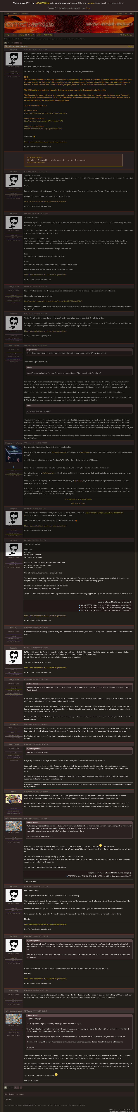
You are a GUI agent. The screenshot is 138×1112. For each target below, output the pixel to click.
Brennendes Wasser (13, 443)
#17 (25, 886)
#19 (25, 991)
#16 (25, 818)
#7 (25, 443)
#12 (25, 680)
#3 (25, 213)
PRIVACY (16, 13)
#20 (25, 1011)
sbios (13, 792)
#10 (25, 628)
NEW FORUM (42, 3)
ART (39, 35)
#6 (25, 345)
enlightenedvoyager (13, 818)
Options (130, 46)
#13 (25, 724)
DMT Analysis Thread (78, 503)
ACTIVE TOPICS (126, 35)
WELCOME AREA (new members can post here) (38, 39)
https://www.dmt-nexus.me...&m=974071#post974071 (43, 121)
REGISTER (128, 13)
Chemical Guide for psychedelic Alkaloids (78, 499)
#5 (25, 314)
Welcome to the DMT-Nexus (13, 39)
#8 (25, 509)
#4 (25, 287)
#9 (25, 540)
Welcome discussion (61, 39)
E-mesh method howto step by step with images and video (45, 113)
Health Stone (85, 452)
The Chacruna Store (34, 157)
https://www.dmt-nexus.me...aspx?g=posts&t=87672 (43, 129)
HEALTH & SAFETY (26, 35)
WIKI (14, 35)
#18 (25, 936)
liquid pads (78, 481)
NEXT (16, 43)
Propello (13, 50)
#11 (25, 648)
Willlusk (13, 628)
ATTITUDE (48, 35)
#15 (25, 792)
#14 (25, 744)
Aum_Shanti (13, 287)
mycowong (13, 724)
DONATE (25, 13)
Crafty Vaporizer (48, 473)
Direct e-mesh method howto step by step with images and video (45, 142)
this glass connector (59, 452)
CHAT (7, 13)
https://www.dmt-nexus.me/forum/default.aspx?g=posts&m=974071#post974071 (53, 301)
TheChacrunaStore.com (36, 162)
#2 (25, 171)
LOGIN (119, 13)
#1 (25, 49)
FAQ (7, 35)
